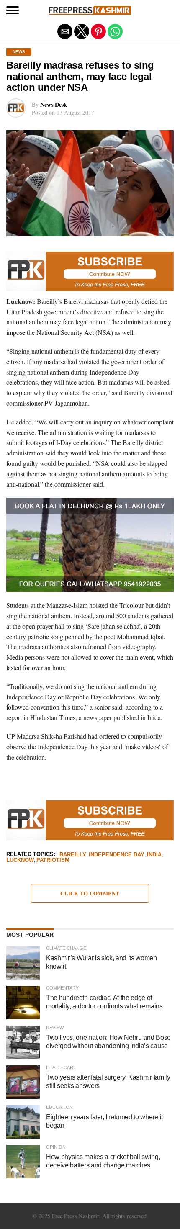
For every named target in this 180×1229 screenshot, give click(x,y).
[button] (12, 10)
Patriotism (52, 860)
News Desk (53, 104)
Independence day (116, 855)
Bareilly (72, 855)
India (154, 855)
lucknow (20, 860)
